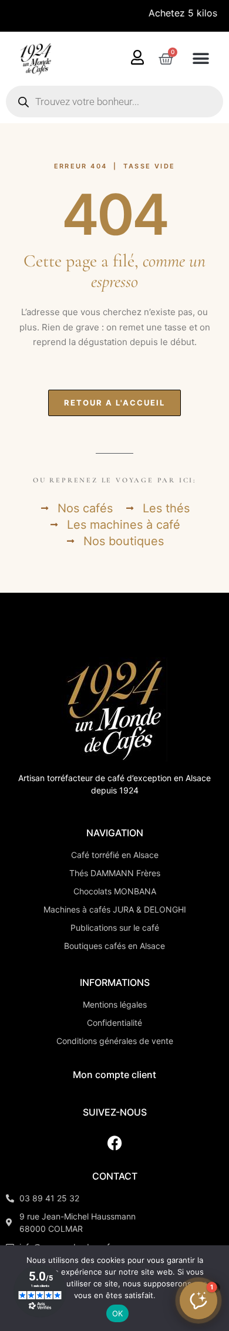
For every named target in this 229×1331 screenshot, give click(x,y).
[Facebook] (114, 1142)
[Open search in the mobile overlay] (114, 101)
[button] (200, 59)
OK (117, 1313)
